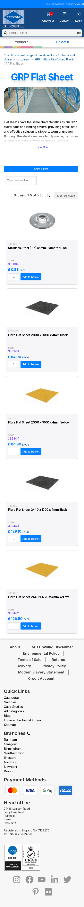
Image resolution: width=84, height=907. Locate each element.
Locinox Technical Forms (22, 720)
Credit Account (41, 678)
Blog (7, 716)
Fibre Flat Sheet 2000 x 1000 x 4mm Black (38, 335)
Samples (10, 702)
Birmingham (12, 749)
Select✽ (62, 42)
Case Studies (13, 707)
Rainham (10, 740)
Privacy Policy (53, 666)
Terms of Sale (29, 660)
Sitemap (10, 725)
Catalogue (11, 698)
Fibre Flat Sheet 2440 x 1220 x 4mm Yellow (38, 597)
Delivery (24, 666)
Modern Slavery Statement (41, 672)
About (15, 647)
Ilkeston (10, 758)
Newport (10, 767)
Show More (42, 147)
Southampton (14, 753)
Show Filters (41, 168)
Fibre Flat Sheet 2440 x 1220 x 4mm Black (37, 510)
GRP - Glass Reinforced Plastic (54, 59)
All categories (14, 711)
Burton (9, 771)
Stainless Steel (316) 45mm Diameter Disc (37, 248)
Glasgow (10, 744)
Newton (10, 762)
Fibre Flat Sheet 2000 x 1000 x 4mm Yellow (39, 422)
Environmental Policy (41, 653)
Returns (58, 660)
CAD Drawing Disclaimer (51, 647)
